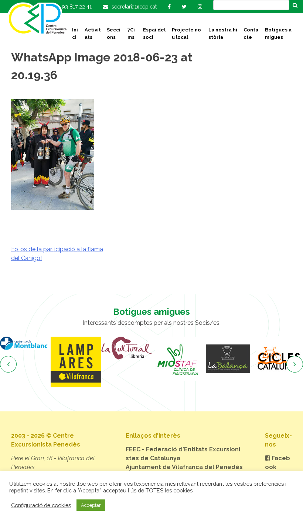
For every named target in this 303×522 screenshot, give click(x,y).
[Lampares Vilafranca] (76, 362)
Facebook (277, 463)
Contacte (251, 33)
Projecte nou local (186, 33)
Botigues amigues (278, 33)
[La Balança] (227, 359)
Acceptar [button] (91, 505)
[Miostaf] (177, 359)
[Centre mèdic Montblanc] (25, 343)
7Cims (131, 33)
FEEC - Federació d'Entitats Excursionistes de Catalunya (183, 454)
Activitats (93, 33)
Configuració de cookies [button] (41, 505)
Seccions (113, 33)
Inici (75, 33)
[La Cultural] (126, 348)
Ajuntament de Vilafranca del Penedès (184, 467)
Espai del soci (154, 33)
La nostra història (222, 33)
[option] (25, 343)
